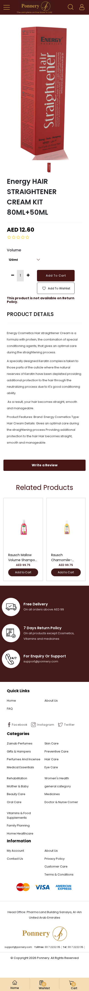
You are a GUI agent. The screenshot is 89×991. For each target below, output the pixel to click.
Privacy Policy (54, 858)
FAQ (10, 708)
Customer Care (56, 866)
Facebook (19, 725)
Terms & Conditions (58, 874)
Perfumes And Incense (23, 759)
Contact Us (15, 858)
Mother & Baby (18, 786)
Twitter (69, 725)
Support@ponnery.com (18, 947)
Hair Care (51, 759)
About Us (51, 700)
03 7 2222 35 (52, 947)
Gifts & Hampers (19, 751)
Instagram (45, 725)
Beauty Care (16, 794)
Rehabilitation (17, 778)
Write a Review (45, 465)
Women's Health (56, 778)
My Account (15, 850)
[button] (70, 7)
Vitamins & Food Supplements (19, 815)
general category (57, 786)
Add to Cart (23, 572)
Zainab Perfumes (19, 743)
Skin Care (51, 743)
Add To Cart (56, 275)
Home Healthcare (20, 833)
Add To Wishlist (58, 288)
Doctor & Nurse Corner (61, 802)
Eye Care (51, 767)
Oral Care (14, 802)
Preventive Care (56, 751)
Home (11, 700)
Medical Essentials (20, 767)
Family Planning (18, 825)
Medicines (52, 794)
